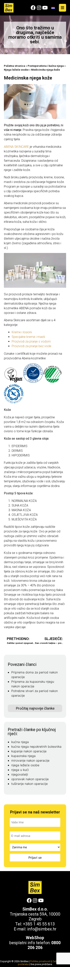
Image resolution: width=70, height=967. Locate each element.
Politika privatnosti (40, 961)
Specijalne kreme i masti (28, 337)
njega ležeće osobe (25, 765)
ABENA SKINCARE (16, 147)
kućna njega (20, 742)
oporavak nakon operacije (30, 779)
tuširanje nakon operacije (29, 784)
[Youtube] (44, 7)
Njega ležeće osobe (16, 69)
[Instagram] (39, 7)
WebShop (35, 937)
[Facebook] (33, 7)
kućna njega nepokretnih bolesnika (36, 746)
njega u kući (20, 770)
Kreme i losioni (22, 332)
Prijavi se (35, 857)
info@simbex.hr (41, 929)
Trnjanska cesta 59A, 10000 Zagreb (35, 917)
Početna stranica (14, 65)
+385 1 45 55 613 (39, 924)
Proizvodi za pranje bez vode (31, 346)
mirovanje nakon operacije (30, 760)
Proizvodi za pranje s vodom (31, 341)
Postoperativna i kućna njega (46, 65)
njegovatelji (19, 774)
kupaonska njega (23, 756)
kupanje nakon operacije (28, 751)
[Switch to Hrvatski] (53, 7)
